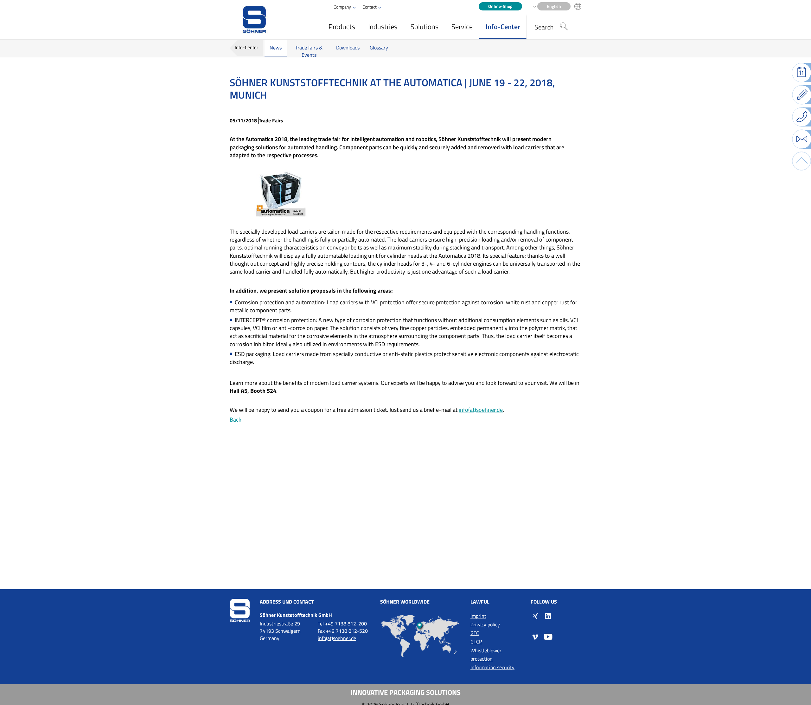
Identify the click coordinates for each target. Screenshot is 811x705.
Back (235, 419)
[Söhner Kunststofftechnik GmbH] (254, 20)
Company (342, 6)
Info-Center (503, 27)
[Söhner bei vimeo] (535, 636)
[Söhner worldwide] (420, 636)
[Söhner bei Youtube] (548, 636)
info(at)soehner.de (481, 409)
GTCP (476, 641)
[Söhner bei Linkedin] (548, 615)
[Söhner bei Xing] (535, 615)
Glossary (379, 47)
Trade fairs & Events (308, 51)
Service (462, 27)
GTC (474, 633)
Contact (369, 6)
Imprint (478, 616)
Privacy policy (485, 624)
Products (342, 27)
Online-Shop (500, 6)
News (276, 47)
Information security (492, 667)
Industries (382, 27)
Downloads (348, 47)
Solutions (424, 27)
